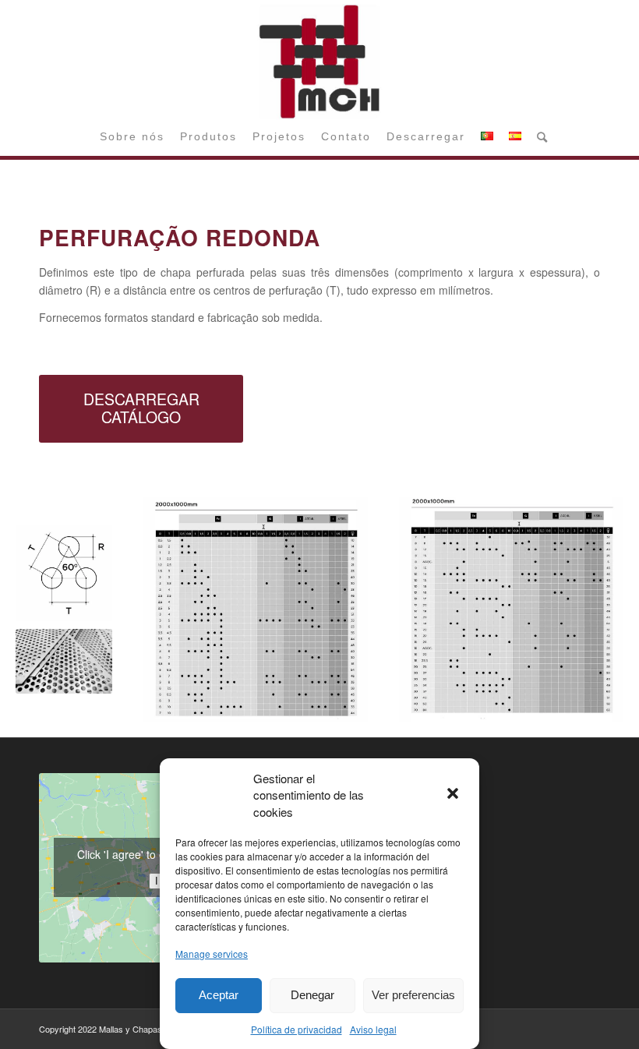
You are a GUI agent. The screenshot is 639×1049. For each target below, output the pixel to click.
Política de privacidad (296, 1029)
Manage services (211, 953)
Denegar (312, 994)
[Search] (538, 136)
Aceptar (218, 994)
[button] (454, 795)
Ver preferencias (413, 994)
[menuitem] (132, 136)
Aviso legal (373, 1029)
